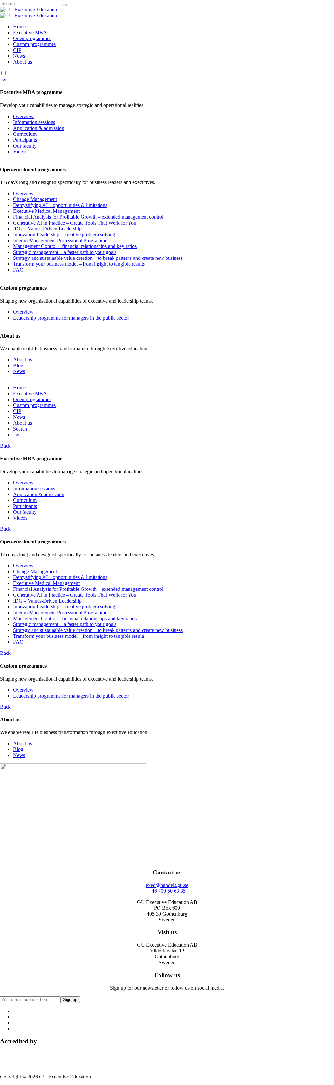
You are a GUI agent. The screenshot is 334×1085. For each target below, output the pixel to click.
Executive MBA (30, 32)
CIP (17, 50)
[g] (64, 5)
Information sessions (34, 122)
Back (5, 445)
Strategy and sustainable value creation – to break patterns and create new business (98, 258)
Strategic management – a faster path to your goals (64, 252)
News (19, 56)
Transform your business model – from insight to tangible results (79, 264)
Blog (18, 365)
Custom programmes (34, 44)
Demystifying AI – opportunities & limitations (60, 205)
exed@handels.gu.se (167, 885)
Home (19, 26)
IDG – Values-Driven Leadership (47, 228)
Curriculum (25, 134)
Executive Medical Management (46, 211)
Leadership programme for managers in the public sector (71, 318)
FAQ (18, 270)
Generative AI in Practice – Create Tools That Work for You (74, 223)
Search (20, 429)
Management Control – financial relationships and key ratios (75, 246)
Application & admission (38, 128)
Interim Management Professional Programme (60, 240)
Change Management (35, 199)
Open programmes (32, 38)
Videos (20, 151)
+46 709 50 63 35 (167, 891)
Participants (25, 140)
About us (22, 62)
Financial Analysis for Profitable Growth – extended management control (88, 217)
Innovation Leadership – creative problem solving (64, 234)
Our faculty (25, 146)
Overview (23, 116)
